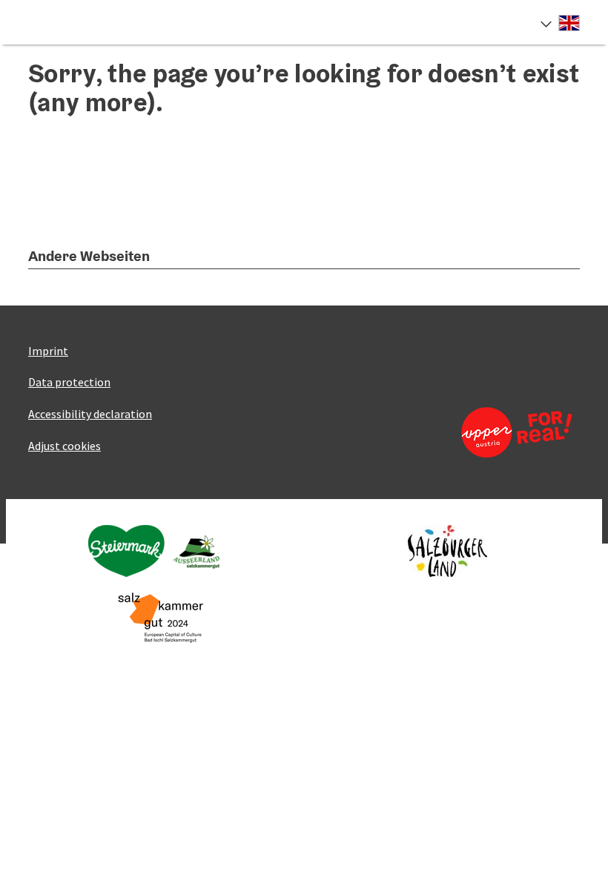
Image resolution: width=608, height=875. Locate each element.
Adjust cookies (64, 445)
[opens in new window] (511, 432)
